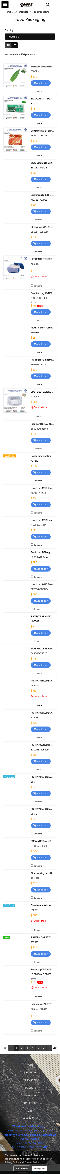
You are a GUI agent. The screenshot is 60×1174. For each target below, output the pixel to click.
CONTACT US (30, 1102)
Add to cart (42, 82)
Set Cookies (22, 1168)
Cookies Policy (32, 1162)
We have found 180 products (20, 54)
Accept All (39, 1168)
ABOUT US (30, 1072)
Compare (38, 91)
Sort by (9, 30)
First (5, 1047)
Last (55, 1047)
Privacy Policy (12, 1162)
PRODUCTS (30, 1087)
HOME (30, 1064)
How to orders (30, 1095)
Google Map (30, 1118)
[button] (46, 4)
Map (30, 1110)
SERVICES (30, 1080)
